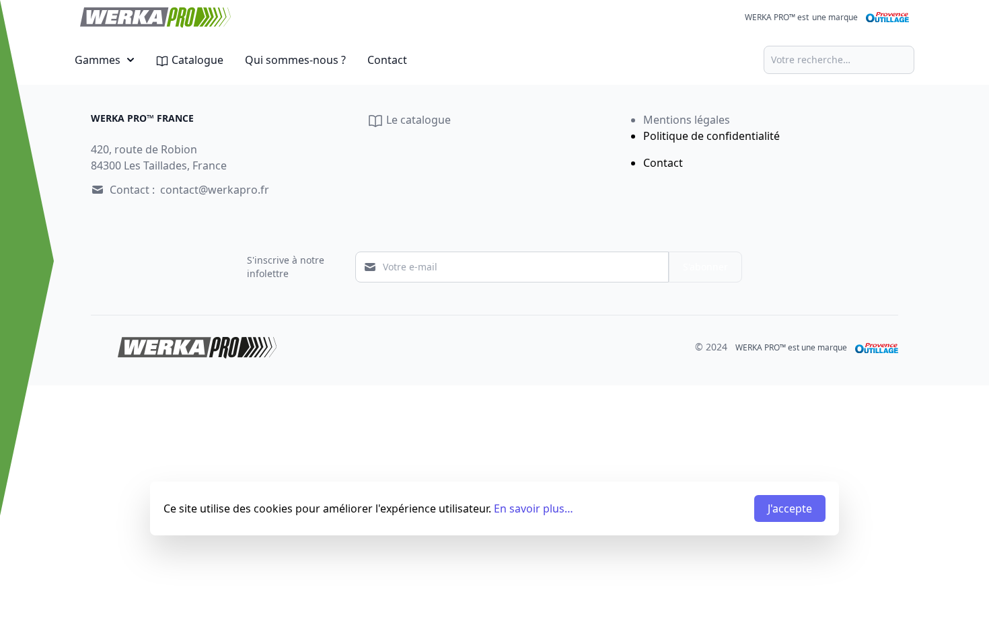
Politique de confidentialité (711, 135)
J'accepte (790, 508)
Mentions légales (686, 119)
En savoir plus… (533, 508)
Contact (387, 59)
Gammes (97, 59)
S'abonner (705, 266)
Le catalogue (417, 119)
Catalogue (196, 59)
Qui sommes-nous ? (295, 59)
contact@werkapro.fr (214, 189)
